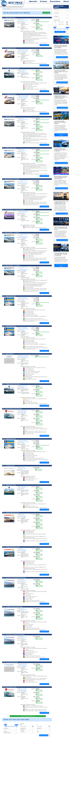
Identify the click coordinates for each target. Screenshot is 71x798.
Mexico (22, 21)
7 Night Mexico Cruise (10, 17)
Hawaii (22, 213)
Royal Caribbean (24, 297)
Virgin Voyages (24, 410)
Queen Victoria (24, 549)
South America (23, 666)
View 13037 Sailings (60, 31)
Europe (22, 581)
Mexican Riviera (24, 98)
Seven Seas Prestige (25, 356)
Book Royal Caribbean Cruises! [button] (61, 188)
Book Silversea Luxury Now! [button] (62, 82)
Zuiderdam (23, 487)
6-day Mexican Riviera (10, 48)
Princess (22, 19)
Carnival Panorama (24, 50)
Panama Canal (23, 72)
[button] (10, 730)
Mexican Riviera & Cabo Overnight (14, 408)
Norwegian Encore (24, 182)
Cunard (22, 514)
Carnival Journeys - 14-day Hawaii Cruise (15, 209)
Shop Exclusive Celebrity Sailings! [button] (61, 265)
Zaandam (22, 71)
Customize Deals (46, 12)
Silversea (22, 467)
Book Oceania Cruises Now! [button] (62, 239)
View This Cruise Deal (44, 45)
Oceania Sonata (24, 664)
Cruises (4, 8)
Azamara (22, 579)
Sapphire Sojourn (10, 353)
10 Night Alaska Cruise (10, 147)
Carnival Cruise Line (24, 49)
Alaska (22, 151)
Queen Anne (23, 515)
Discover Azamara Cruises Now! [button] (61, 162)
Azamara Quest (24, 580)
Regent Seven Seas (24, 355)
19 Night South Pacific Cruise (12, 512)
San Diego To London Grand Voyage (14, 606)
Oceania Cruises (24, 663)
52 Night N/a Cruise (10, 465)
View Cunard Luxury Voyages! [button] (61, 213)
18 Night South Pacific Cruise (12, 547)
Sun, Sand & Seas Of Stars (12, 662)
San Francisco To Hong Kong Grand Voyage (16, 577)
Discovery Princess (24, 20)
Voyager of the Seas (24, 298)
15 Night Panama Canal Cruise (12, 68)
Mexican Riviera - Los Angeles (12, 179)
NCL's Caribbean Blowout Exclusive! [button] (61, 135)
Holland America (24, 385)
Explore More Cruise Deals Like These (28, 716)
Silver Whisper (23, 468)
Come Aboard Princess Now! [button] (62, 57)
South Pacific (23, 516)
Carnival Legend (24, 212)
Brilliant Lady (23, 411)
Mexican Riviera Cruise (11, 687)
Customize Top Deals (44, 735)
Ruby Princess (23, 150)
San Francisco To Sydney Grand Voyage (15, 634)
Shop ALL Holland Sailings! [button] (62, 107)
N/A (21, 469)
